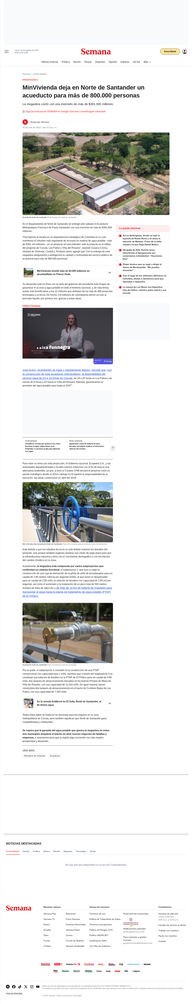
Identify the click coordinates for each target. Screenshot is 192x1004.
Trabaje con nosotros (168, 930)
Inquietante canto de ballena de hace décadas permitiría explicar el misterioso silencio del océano (86, 446)
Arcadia (47, 930)
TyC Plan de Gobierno (99, 946)
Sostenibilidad (40, 74)
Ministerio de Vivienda (34, 756)
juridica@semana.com (133, 931)
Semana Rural (73, 930)
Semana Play (50, 914)
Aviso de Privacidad (17, 993)
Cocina (69, 935)
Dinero (47, 924)
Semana (26, 74)
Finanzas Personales (76, 924)
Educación (71, 914)
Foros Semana (73, 919)
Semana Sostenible (75, 946)
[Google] (8, 987)
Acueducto (55, 756)
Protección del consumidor (135, 914)
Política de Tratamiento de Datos (104, 919)
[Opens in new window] (14, 987)
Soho (46, 935)
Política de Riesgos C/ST (101, 930)
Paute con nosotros (167, 936)
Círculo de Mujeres (75, 940)
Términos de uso (97, 914)
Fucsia (47, 940)
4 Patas (47, 946)
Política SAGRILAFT (99, 935)
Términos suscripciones (100, 924)
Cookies (162, 941)
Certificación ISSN (97, 940)
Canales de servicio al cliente (172, 925)
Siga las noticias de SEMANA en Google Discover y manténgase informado (66, 111)
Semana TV (49, 919)
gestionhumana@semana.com (137, 943)
